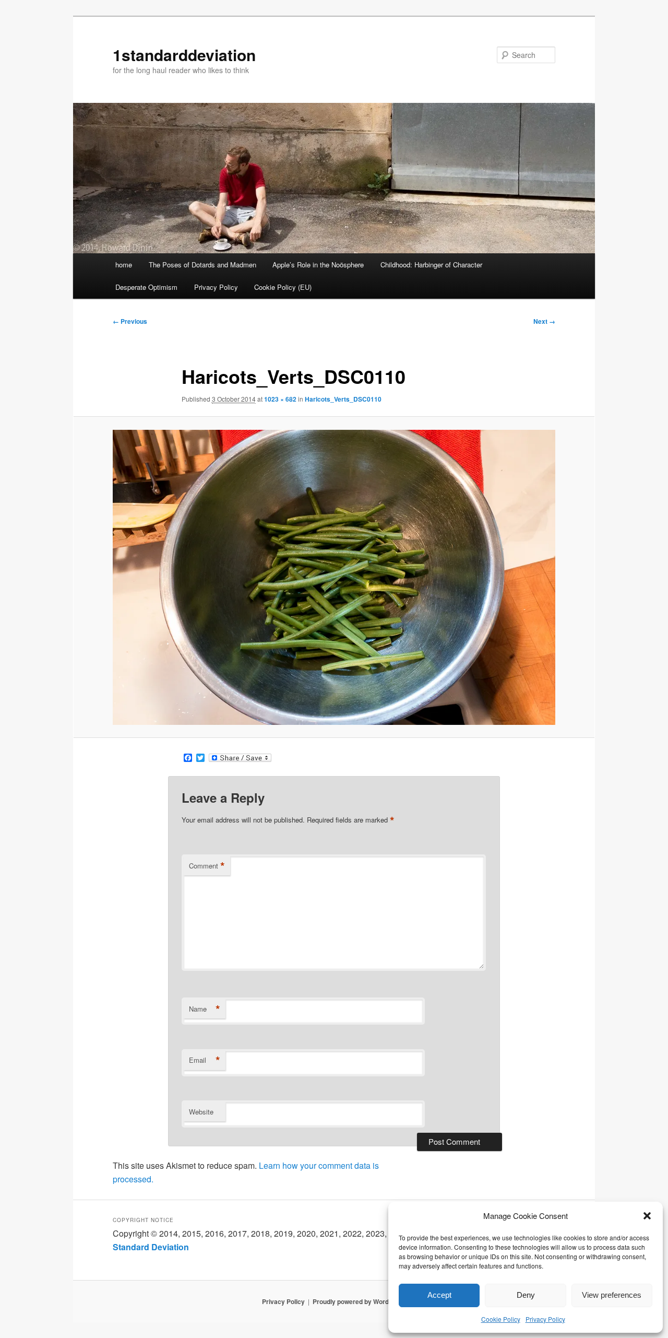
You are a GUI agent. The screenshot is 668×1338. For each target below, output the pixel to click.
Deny (526, 1294)
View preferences (611, 1294)
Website (201, 1112)
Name (204, 1009)
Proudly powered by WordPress (360, 1301)
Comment (207, 866)
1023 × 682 (280, 399)
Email (204, 1060)
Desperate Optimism (146, 287)
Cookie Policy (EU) (283, 287)
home (123, 264)
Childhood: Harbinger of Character (431, 264)
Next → (544, 321)
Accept (439, 1294)
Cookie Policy (500, 1318)
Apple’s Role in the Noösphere (318, 264)
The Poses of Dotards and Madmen (202, 264)
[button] (647, 1216)
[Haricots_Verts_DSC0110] (334, 577)
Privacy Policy (545, 1318)
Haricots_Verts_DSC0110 (343, 399)
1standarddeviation (184, 54)
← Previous (130, 321)
